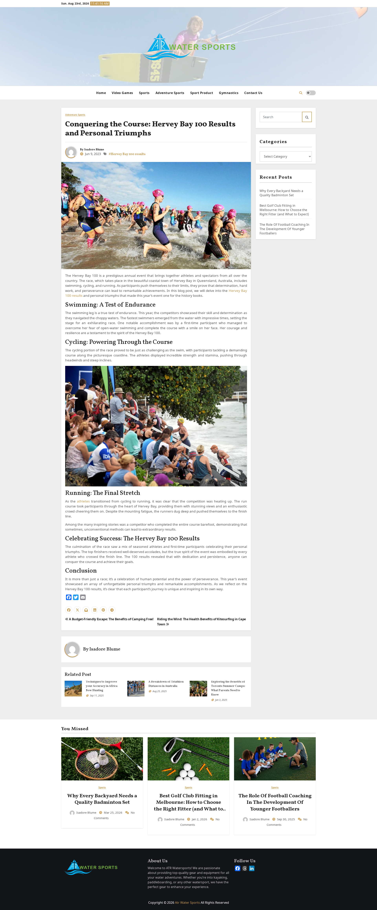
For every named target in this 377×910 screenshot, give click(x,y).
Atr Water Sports (187, 902)
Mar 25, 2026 (113, 812)
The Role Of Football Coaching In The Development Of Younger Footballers (284, 228)
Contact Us (253, 93)
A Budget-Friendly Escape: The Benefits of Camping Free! (111, 619)
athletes (83, 501)
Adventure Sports (170, 93)
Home (101, 93)
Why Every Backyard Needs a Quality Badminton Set (281, 193)
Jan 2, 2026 (200, 819)
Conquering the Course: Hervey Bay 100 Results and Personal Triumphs (150, 129)
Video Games (122, 93)
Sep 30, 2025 (286, 819)
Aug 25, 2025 (160, 691)
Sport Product (201, 93)
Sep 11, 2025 (97, 695)
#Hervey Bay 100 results (127, 154)
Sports (144, 93)
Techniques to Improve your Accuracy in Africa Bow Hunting (101, 686)
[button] (300, 93)
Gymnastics (228, 93)
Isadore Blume (94, 150)
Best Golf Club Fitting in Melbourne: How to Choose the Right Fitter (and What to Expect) (285, 209)
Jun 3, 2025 (221, 700)
